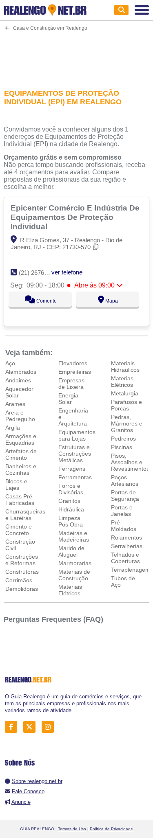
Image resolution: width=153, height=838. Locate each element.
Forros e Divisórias (70, 489)
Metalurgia (124, 393)
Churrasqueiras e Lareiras (25, 514)
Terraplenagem (130, 569)
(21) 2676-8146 (39, 272)
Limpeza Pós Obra (70, 521)
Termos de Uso (72, 829)
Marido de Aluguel (71, 551)
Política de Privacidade (111, 829)
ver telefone (66, 272)
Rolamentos (126, 537)
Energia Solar (68, 398)
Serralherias (126, 546)
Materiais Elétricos (70, 590)
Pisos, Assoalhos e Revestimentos (130, 462)
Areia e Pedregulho (20, 415)
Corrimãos (18, 580)
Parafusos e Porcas (126, 405)
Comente (46, 301)
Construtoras (22, 571)
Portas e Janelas (122, 510)
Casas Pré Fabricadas (19, 499)
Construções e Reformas (21, 559)
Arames (15, 404)
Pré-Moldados (123, 525)
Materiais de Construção (74, 574)
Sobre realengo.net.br (37, 781)
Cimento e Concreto (18, 529)
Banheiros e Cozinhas (20, 469)
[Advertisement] (76, 55)
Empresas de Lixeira (71, 383)
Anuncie (21, 802)
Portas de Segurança (125, 495)
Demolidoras (21, 589)
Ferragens (71, 468)
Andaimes (18, 380)
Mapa (111, 301)
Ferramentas (75, 477)
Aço (10, 363)
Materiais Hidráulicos (125, 366)
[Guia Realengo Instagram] (50, 727)
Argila (12, 427)
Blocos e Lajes (16, 484)
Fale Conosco (28, 791)
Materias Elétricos (122, 381)
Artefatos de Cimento (21, 454)
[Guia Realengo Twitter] (31, 727)
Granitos (69, 501)
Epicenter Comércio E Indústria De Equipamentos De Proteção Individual (75, 217)
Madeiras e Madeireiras (73, 536)
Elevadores (72, 363)
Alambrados (20, 372)
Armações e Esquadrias (20, 439)
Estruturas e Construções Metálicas (74, 453)
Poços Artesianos (124, 480)
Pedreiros (123, 438)
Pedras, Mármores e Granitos (126, 423)
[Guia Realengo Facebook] (13, 727)
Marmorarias (74, 563)
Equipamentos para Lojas (76, 435)
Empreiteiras (74, 372)
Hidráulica (71, 509)
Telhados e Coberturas (125, 557)
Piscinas (121, 447)
